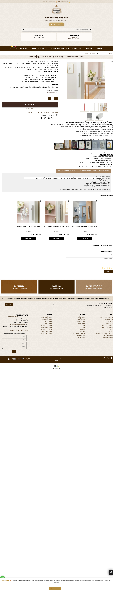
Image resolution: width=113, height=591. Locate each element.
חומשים (82, 329)
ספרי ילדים (81, 337)
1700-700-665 (55, 288)
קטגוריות (89, 48)
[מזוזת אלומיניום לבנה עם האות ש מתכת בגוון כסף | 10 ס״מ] (103, 111)
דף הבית (99, 48)
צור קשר (110, 331)
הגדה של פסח (80, 335)
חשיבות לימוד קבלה (107, 325)
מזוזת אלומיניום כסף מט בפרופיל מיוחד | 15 (84, 226)
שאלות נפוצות (22, 48)
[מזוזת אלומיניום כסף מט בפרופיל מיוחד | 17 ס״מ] (56, 223)
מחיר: (55, 93)
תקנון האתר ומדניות (68, 359)
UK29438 (56, 231)
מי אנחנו (110, 329)
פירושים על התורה (79, 333)
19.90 (90, 234)
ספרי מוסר (81, 324)
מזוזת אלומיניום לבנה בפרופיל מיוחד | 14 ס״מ (28, 227)
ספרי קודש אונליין (46, 327)
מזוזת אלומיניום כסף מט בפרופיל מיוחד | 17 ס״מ (56, 227)
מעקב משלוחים (108, 335)
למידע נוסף (5, 581)
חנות (46, 359)
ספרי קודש (77, 48)
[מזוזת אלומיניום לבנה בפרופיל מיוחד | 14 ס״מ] (28, 223)
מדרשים (82, 331)
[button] (84, 238)
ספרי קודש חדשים (46, 318)
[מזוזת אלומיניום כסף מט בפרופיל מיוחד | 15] (84, 223)
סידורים (82, 325)
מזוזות (34, 48)
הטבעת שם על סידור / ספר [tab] (87, 171)
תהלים (83, 327)
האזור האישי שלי (56, 24)
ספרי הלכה (81, 339)
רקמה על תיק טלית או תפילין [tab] (66, 171)
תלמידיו (110, 322)
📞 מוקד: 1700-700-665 (74, 38)
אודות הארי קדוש (107, 327)
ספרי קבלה (81, 318)
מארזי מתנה (44, 48)
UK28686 (28, 231)
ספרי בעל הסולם (108, 324)
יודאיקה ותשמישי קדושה (61, 48)
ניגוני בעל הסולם (108, 337)
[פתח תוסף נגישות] (111, 572)
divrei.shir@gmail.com (17, 325)
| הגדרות (56, 582)
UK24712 (84, 231)
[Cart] (14, 48)
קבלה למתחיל (80, 322)
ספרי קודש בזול (47, 331)
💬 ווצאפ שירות (74, 37)
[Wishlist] (10, 48)
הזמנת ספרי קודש (46, 333)
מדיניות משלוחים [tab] (104, 171)
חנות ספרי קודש (47, 320)
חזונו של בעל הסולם (106, 318)
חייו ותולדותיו (109, 320)
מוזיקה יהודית (81, 320)
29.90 (50, 93)
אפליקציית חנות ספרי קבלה (104, 333)
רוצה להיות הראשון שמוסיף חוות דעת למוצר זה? (43, 112)
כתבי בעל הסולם (46, 329)
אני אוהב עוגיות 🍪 (55, 588)
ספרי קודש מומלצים (46, 316)
